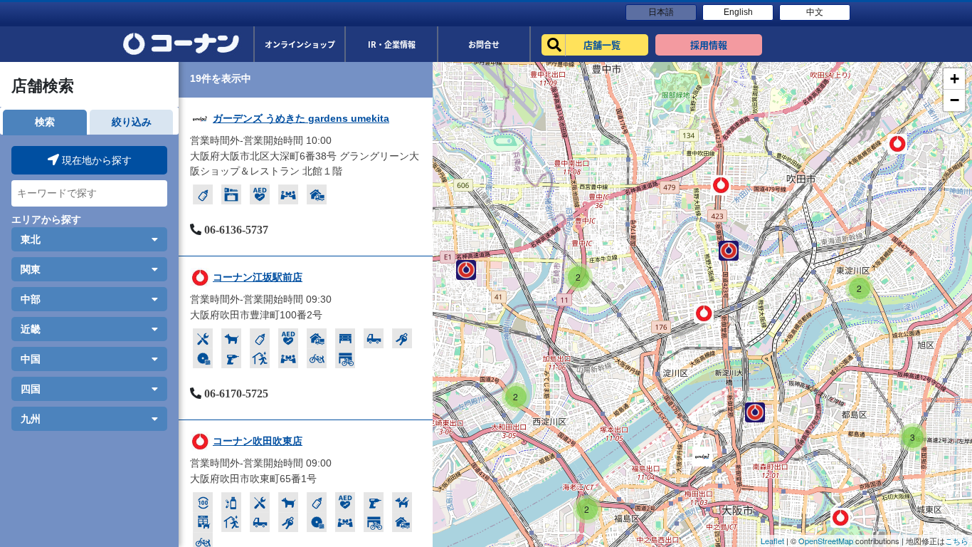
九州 (31, 418)
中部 (31, 299)
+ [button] (954, 79)
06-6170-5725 (236, 393)
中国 (31, 359)
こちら (956, 540)
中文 (814, 12)
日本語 (661, 12)
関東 (31, 269)
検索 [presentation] (45, 121)
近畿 (31, 329)
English (738, 12)
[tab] (44, 122)
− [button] (954, 100)
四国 (31, 389)
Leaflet (772, 540)
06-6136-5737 (236, 230)
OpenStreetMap (825, 540)
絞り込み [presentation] (132, 121)
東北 (31, 239)
